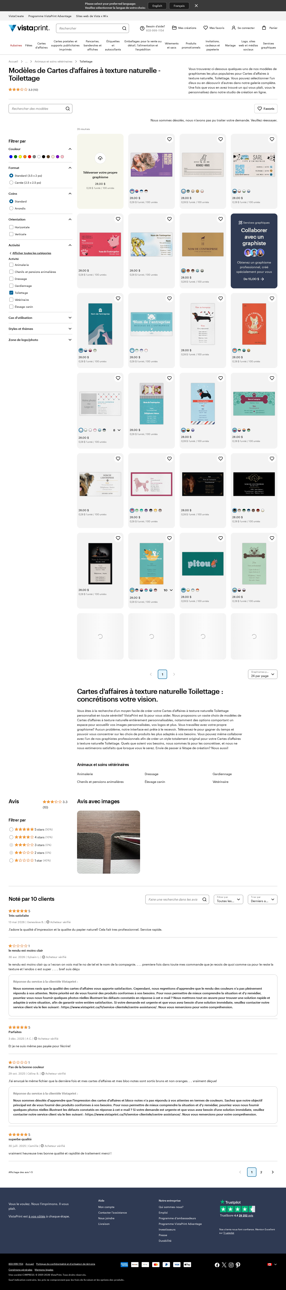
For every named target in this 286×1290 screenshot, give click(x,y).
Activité (14, 245)
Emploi (163, 1212)
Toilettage (86, 61)
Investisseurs (167, 1229)
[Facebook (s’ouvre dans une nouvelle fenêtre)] (217, 1265)
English (157, 5)
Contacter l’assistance (112, 1212)
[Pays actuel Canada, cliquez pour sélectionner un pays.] (272, 1264)
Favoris (269, 108)
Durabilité (165, 1240)
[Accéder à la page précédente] (240, 1172)
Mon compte (106, 1207)
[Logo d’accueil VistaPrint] (29, 28)
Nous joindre (106, 1218)
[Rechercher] (124, 28)
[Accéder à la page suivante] (272, 1172)
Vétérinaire (220, 781)
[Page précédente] (150, 674)
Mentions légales (44, 1269)
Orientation (17, 219)
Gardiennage (222, 774)
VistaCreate (16, 16)
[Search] (204, 899)
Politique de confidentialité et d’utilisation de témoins (65, 1263)
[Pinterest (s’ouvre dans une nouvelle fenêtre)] (238, 1265)
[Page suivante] (174, 674)
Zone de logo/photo (23, 340)
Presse (163, 1235)
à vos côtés (37, 1216)
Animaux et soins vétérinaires (54, 61)
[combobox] (89, 28)
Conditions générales (20, 1269)
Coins (13, 193)
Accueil (13, 61)
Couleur (14, 149)
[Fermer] (196, 6)
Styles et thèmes (21, 328)
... (26, 61)
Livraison (104, 1223)
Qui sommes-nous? (171, 1207)
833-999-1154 (16, 1263)
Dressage (151, 774)
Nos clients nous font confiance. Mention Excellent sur (247, 1231)
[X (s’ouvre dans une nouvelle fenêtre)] (224, 1265)
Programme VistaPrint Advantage (49, 16)
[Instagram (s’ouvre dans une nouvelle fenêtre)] (231, 1265)
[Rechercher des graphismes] (68, 108)
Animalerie (85, 774)
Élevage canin (155, 781)
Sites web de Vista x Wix (92, 16)
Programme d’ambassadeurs (177, 1218)
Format (14, 167)
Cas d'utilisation (20, 317)
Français (179, 5)
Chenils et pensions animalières (100, 781)
